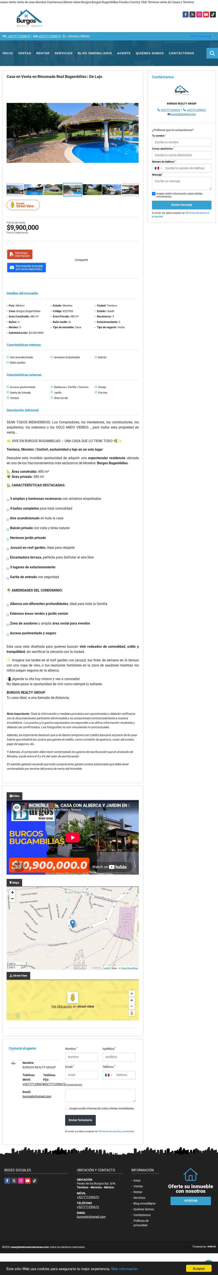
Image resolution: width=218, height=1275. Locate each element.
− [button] (12, 898)
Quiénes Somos (150, 53)
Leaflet (106, 968)
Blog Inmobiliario (95, 53)
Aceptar (199, 1268)
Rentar (43, 53)
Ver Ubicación (62, 1006)
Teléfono (108, 1067)
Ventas (24, 53)
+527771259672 (19, 36)
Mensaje (157, 174)
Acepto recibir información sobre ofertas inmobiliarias (101, 1108)
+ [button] (12, 892)
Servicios (64, 53)
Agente (124, 53)
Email (69, 1067)
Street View (25, 205)
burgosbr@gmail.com (37, 1096)
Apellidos (109, 1048)
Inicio (8, 53)
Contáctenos (181, 53)
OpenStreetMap (129, 968)
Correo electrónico (163, 148)
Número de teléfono (164, 161)
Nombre (71, 1048)
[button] (135, 87)
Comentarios (73, 1085)
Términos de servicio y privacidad (116, 1131)
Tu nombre (159, 136)
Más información (124, 1268)
